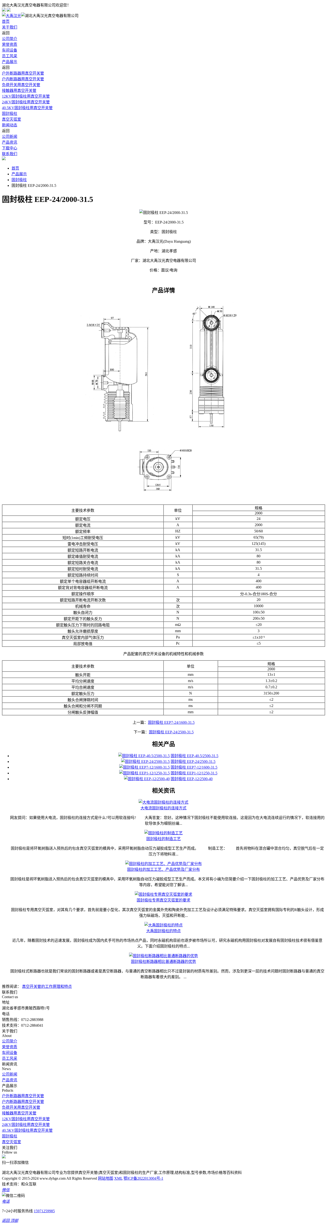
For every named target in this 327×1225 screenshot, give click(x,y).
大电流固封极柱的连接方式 (163, 808)
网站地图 (105, 1178)
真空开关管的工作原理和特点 (47, 986)
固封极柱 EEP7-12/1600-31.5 (194, 767)
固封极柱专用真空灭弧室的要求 (163, 900)
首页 (6, 21)
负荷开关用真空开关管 (21, 85)
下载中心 (9, 148)
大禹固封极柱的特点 (163, 931)
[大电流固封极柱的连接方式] (163, 802)
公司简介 (9, 39)
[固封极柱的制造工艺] (163, 833)
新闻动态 (9, 125)
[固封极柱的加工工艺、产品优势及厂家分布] (163, 864)
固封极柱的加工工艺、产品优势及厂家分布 (163, 869)
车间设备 (9, 50)
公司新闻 (9, 137)
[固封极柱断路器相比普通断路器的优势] (163, 956)
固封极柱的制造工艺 (163, 839)
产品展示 (9, 62)
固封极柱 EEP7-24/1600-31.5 (171, 722)
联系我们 (9, 154)
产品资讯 (9, 142)
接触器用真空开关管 (19, 90)
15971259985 (44, 1211)
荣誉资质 (9, 44)
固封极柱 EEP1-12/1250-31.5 (194, 773)
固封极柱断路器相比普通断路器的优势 (163, 962)
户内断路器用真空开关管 (23, 79)
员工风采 (9, 56)
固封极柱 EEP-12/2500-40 (192, 779)
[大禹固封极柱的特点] (163, 925)
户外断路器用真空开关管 (23, 73)
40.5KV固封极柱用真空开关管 (27, 108)
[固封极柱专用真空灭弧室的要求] (163, 894)
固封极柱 (9, 114)
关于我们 (9, 27)
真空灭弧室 (11, 119)
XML (118, 1178)
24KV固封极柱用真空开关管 (26, 102)
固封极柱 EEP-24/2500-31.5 (171, 732)
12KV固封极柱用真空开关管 (26, 96)
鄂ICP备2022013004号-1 (143, 1178)
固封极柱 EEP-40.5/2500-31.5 (194, 756)
